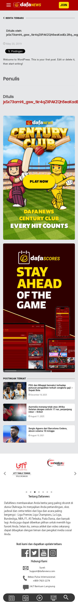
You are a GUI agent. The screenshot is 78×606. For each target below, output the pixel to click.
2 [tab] (31, 492)
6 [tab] (47, 492)
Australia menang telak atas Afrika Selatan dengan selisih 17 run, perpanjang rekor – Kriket (50, 409)
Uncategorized (16, 394)
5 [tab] (43, 492)
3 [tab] (35, 492)
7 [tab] (52, 492)
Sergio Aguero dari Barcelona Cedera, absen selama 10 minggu (47, 429)
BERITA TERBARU (13, 18)
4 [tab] (39, 492)
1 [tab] (27, 492)
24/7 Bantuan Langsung (42, 586)
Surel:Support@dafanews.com (42, 570)
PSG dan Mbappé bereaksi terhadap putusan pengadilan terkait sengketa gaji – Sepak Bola (50, 388)
